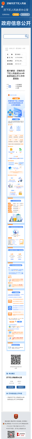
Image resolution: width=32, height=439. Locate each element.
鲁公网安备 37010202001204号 (13, 423)
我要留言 (21, 387)
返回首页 (25, 14)
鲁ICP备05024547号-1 (19, 426)
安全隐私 (18, 421)
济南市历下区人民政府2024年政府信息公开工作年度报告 (16, 398)
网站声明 (13, 421)
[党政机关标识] (16, 416)
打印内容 (19, 86)
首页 (6, 48)
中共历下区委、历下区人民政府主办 (16, 428)
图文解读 (18, 48)
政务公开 (12, 48)
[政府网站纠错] (20, 434)
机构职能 (10, 387)
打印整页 (19, 84)
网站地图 (7, 421)
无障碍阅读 (5, 14)
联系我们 (24, 421)
